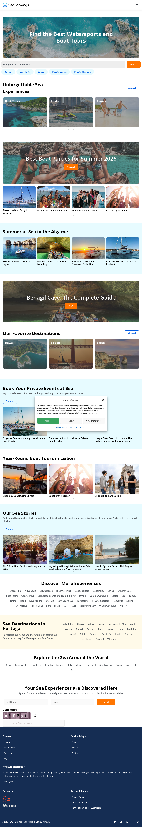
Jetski (9, 101)
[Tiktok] (132, 822)
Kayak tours (35, 600)
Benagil (79, 629)
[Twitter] (121, 822)
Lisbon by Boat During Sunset (18, 495)
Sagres (128, 634)
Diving (82, 595)
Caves (111, 590)
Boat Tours (12, 595)
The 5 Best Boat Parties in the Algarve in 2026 (24, 567)
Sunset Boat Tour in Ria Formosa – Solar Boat (84, 263)
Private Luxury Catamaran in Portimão (121, 263)
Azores (68, 629)
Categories (8, 753)
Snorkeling (21, 605)
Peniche (94, 634)
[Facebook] (115, 822)
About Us (76, 742)
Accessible (15, 590)
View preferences (93, 420)
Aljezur (92, 624)
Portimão (107, 634)
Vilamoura (112, 639)
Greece (60, 665)
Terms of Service (79, 802)
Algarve (102, 343)
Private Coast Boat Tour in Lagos (16, 263)
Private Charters (100, 600)
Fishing (12, 600)
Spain (119, 665)
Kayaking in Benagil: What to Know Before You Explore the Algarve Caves (71, 567)
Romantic (118, 600)
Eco (99, 101)
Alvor (102, 624)
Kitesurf (49, 600)
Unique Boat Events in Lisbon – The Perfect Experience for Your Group (113, 440)
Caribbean (36, 665)
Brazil (8, 665)
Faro (100, 629)
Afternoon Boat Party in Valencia (15, 212)
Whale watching (107, 605)
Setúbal (100, 639)
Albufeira (68, 624)
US (71, 669)
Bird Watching (63, 590)
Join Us (75, 747)
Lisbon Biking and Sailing (108, 495)
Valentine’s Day (88, 605)
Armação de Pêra (117, 624)
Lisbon (9, 343)
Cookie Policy (61, 427)
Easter (114, 595)
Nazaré (72, 634)
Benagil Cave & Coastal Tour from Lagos (52, 263)
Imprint (83, 427)
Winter (123, 605)
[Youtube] (127, 822)
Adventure (30, 590)
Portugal (91, 665)
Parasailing (82, 600)
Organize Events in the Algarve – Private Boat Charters (24, 440)
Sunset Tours (53, 605)
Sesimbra (87, 639)
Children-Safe (124, 590)
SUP (66, 605)
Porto (118, 634)
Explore (6, 742)
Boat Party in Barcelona (84, 210)
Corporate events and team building (57, 595)
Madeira (131, 629)
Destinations (9, 747)
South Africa (105, 665)
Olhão (83, 634)
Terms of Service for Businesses (86, 807)
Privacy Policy (73, 427)
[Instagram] (138, 822)
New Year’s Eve (65, 600)
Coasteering (27, 595)
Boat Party (98, 590)
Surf (74, 605)
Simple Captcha (10, 710)
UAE (127, 665)
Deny (71, 420)
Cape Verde (21, 665)
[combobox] (63, 64)
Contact (75, 753)
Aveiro (133, 624)
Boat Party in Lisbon (117, 210)
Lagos (55, 343)
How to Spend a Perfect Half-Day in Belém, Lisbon (113, 567)
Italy (69, 665)
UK (135, 665)
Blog (5, 758)
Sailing (129, 600)
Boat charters (82, 590)
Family (55, 101)
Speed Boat (37, 605)
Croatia (49, 665)
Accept (48, 420)
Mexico (79, 665)
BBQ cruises (46, 590)
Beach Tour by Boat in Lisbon (52, 210)
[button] (103, 399)
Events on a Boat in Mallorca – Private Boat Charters (68, 440)
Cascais (91, 629)
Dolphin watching (98, 595)
